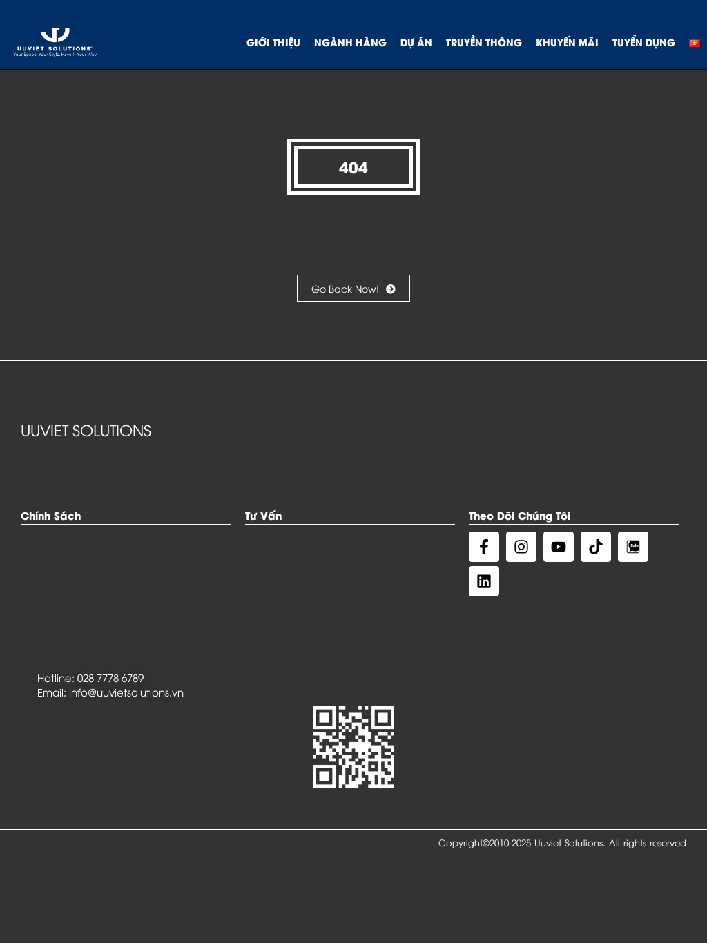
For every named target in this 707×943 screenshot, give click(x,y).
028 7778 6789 (110, 677)
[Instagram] (521, 547)
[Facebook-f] (484, 547)
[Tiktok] (596, 547)
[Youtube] (558, 547)
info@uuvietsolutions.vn (126, 692)
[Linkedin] (484, 581)
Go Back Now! (345, 288)
